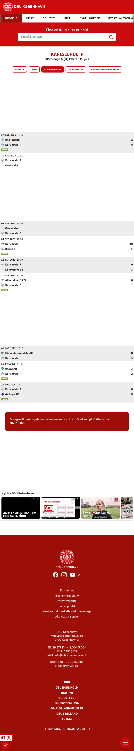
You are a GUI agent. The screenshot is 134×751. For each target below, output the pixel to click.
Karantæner (75, 70)
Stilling (19, 70)
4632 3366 (17, 423)
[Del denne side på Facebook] (3, 738)
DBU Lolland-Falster (67, 708)
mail (96, 419)
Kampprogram (52, 70)
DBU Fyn (67, 693)
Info (34, 70)
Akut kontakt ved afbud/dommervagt (67, 611)
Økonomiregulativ (67, 596)
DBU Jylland (67, 698)
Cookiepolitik (67, 606)
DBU (67, 682)
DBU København (67, 703)
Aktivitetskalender (67, 616)
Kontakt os (67, 590)
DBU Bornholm (67, 687)
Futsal (67, 719)
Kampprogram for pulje (105, 70)
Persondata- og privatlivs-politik (67, 729)
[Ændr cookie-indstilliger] (5, 745)
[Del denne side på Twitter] (9, 738)
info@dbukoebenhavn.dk (70, 655)
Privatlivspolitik (67, 601)
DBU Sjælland (67, 714)
